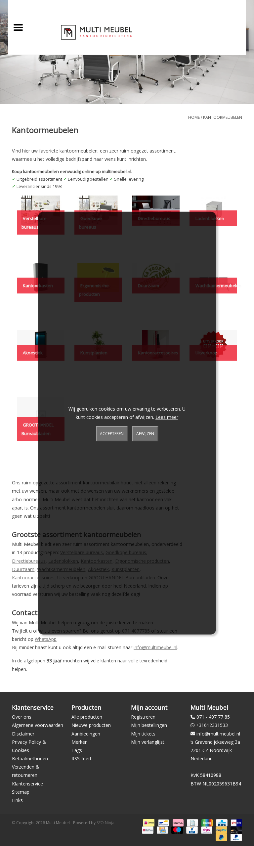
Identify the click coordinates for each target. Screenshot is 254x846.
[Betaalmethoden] (148, 822)
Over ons (21, 717)
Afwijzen (145, 433)
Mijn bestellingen (149, 725)
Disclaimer (23, 734)
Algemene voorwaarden (37, 725)
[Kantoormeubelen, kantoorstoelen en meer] (96, 32)
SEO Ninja (105, 822)
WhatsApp (46, 639)
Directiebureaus (29, 561)
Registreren (143, 717)
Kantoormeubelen (222, 117)
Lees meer (166, 417)
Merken (79, 742)
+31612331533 (212, 725)
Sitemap (20, 792)
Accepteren (112, 433)
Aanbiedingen (85, 734)
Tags (76, 750)
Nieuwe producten (91, 725)
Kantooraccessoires (33, 577)
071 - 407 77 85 (213, 717)
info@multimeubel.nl (155, 647)
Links (17, 800)
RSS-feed (81, 758)
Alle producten (86, 717)
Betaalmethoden (30, 758)
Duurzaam (23, 569)
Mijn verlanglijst (147, 742)
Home (194, 117)
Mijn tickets (143, 734)
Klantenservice (27, 783)
